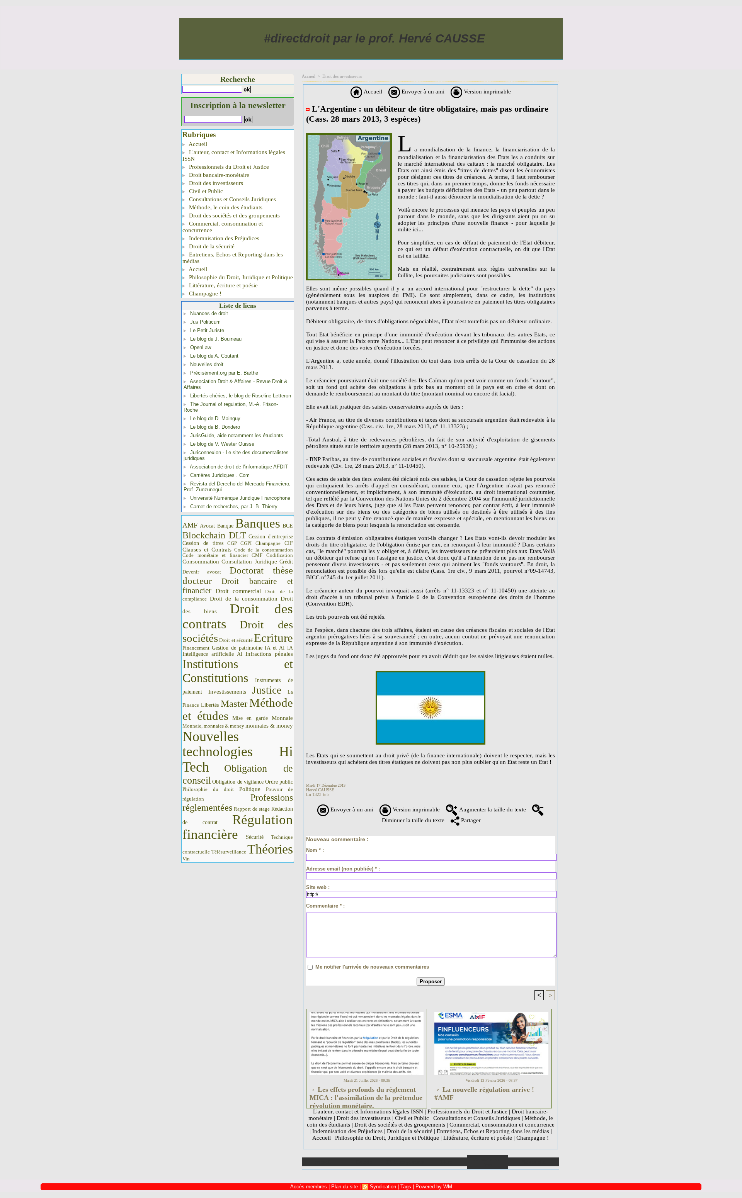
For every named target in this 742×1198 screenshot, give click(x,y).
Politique (249, 789)
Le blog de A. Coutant (214, 356)
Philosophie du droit (208, 789)
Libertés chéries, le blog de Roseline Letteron (240, 396)
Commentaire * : (325, 906)
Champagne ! (204, 293)
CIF (288, 543)
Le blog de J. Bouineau (216, 339)
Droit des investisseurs (215, 183)
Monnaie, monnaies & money (213, 726)
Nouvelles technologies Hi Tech (237, 752)
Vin (186, 859)
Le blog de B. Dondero (215, 427)
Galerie (364, 1162)
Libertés (210, 705)
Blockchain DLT (214, 535)
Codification (279, 555)
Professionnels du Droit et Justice (228, 167)
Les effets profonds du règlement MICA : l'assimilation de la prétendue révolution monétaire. (366, 1095)
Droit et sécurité (236, 640)
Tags (405, 1187)
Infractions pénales (269, 654)
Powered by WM (433, 1187)
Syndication (383, 1187)
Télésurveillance (228, 852)
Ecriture (273, 638)
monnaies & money (269, 726)
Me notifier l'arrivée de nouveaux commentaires (372, 967)
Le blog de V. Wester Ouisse (222, 444)
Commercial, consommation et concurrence (222, 227)
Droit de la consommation (244, 599)
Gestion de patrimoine (237, 648)
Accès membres (308, 1187)
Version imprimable (486, 91)
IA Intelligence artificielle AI (237, 651)
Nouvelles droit (206, 364)
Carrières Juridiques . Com (220, 475)
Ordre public (279, 782)
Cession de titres (202, 543)
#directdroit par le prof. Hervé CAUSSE (374, 38)
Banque (225, 526)
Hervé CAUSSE (320, 789)
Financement (195, 648)
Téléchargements (405, 1162)
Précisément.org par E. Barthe (224, 373)
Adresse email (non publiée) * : (343, 869)
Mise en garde (250, 718)
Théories (270, 849)
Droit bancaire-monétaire (218, 175)
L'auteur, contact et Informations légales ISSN (233, 155)
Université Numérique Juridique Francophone (240, 498)
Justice (266, 690)
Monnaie (282, 717)
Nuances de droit (209, 313)
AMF (189, 525)
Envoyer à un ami (422, 91)
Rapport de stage (252, 809)
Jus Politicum (205, 322)
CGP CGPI (239, 543)
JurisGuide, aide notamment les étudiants (236, 435)
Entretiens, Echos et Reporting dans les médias (232, 257)
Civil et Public (205, 191)
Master (234, 703)
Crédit (286, 562)
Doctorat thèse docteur (237, 575)
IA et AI (275, 648)
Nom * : (315, 850)
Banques (257, 523)
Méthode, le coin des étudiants (224, 207)
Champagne (268, 543)
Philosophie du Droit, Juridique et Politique (240, 277)
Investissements (227, 692)
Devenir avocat (201, 572)
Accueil (197, 144)
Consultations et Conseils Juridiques (231, 199)
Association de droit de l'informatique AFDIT (239, 467)
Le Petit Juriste (207, 330)
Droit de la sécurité (211, 246)
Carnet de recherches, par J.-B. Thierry (233, 506)
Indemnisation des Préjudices (223, 238)
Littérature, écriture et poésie (222, 285)
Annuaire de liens (487, 1162)
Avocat (207, 526)
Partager (470, 820)
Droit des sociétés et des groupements (233, 215)
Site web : (318, 887)
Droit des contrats (237, 616)
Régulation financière (237, 827)
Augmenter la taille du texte (492, 809)
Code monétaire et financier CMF (222, 555)
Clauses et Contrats (206, 549)
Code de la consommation (263, 550)
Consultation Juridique (249, 561)
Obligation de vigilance (238, 782)
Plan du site (533, 1162)
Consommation (200, 561)
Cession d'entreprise (270, 536)
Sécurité (255, 837)
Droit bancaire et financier (237, 586)
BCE (288, 526)
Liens (446, 1162)
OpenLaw (200, 347)
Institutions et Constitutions (237, 671)
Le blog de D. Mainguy (215, 418)
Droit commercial (238, 591)
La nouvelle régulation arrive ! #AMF (484, 1093)
